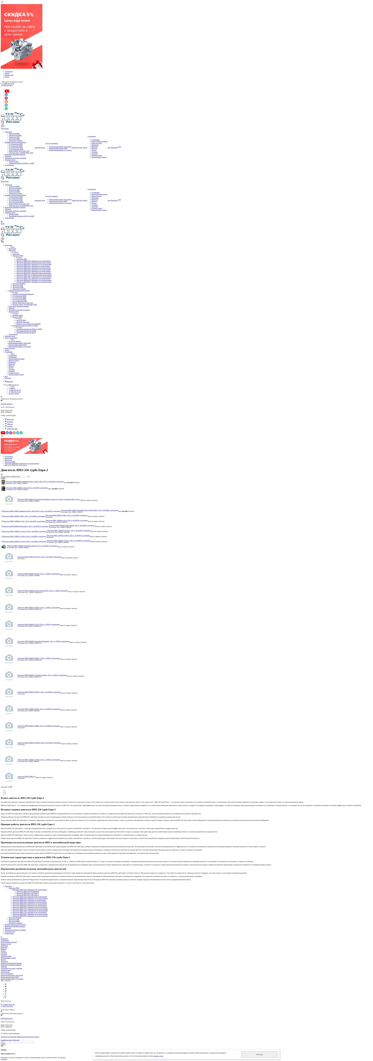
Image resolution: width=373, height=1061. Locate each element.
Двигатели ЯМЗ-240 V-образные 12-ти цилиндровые (30, 898)
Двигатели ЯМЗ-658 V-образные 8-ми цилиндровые (29, 907)
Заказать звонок (14, 393)
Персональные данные (99, 157)
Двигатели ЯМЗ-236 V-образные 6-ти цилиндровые (29, 890)
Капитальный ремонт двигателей (60, 147)
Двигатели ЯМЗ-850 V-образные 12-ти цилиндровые (30, 916)
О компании (92, 136)
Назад (12, 247)
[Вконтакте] (6, 984)
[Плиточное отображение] (1, 478)
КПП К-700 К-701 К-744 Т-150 (19, 151)
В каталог (4, 1059)
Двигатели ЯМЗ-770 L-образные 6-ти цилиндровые (29, 912)
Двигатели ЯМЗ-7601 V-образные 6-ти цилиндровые (30, 911)
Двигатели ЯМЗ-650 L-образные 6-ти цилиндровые (29, 904)
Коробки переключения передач (15, 142)
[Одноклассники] (6, 994)
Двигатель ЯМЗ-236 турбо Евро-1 (27, 893)
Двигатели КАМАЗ (15, 135)
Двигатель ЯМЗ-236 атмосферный (27, 891)
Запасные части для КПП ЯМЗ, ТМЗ (21, 153)
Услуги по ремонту (51, 143)
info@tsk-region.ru (6, 404)
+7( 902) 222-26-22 (7, 85)
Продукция (5, 128)
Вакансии (95, 147)
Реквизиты (95, 145)
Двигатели (8, 132)
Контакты (114, 147)
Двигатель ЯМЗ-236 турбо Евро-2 (27, 895)
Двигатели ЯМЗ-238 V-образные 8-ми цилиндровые (29, 897)
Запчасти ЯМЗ (13, 161)
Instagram (10, 422)
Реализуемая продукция (99, 141)
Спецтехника (9, 165)
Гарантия (95, 154)
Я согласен (259, 1054)
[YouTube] (6, 991)
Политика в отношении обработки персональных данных (20, 1037)
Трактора (8, 156)
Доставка (95, 152)
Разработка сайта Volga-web (10, 1040)
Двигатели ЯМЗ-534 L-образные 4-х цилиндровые (29, 900)
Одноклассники (12, 429)
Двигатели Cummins (15, 140)
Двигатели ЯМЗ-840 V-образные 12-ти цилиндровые (30, 914)
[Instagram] (6, 987)
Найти (3, 1044)
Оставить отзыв (97, 155)
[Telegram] (6, 989)
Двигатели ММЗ (14, 139)
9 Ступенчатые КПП (16, 147)
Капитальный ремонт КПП (58, 148)
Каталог (3, 959)
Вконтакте (10, 419)
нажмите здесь (158, 1056)
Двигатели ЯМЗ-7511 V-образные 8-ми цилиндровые (30, 909)
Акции (85, 147)
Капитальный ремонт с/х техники (60, 150)
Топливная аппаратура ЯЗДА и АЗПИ (21, 163)
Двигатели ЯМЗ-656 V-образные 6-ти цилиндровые (29, 905)
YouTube (10, 426)
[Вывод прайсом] (4, 478)
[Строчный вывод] (3, 478)
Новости (94, 148)
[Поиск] (2, 126)
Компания (4, 938)
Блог (109, 147)
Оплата (94, 150)
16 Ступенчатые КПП (16, 149)
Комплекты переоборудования (15, 154)
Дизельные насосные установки (15, 158)
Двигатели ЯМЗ (14, 133)
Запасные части (10, 160)
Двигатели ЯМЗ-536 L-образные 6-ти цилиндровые (29, 902)
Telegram (10, 424)
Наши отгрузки (77, 147)
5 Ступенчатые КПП (16, 144)
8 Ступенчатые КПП (16, 146)
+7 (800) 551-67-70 (8, 83)
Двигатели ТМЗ (14, 137)
